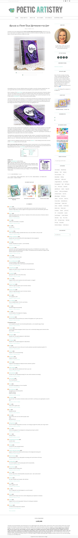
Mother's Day (57, 208)
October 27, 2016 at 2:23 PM (14, 481)
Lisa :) (10, 483)
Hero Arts (64, 193)
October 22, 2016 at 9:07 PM (14, 412)
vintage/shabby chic (58, 181)
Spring (56, 205)
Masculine (65, 186)
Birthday (62, 176)
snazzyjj (10, 444)
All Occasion (60, 186)
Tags (61, 217)
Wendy (10, 494)
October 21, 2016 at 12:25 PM (14, 298)
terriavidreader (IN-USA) (14, 439)
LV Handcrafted (60, 212)
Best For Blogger (44, 536)
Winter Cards (63, 208)
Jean (10, 409)
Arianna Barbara (12, 372)
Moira (10, 225)
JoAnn (10, 404)
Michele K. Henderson (13, 236)
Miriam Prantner (12, 455)
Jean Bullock (11, 397)
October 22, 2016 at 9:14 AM (14, 387)
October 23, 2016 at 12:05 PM (14, 426)
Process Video (57, 200)
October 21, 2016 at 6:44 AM (14, 228)
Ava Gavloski (11, 273)
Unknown (11, 505)
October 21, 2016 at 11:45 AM (14, 287)
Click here (56, 89)
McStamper (11, 334)
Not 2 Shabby (65, 181)
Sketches (64, 172)
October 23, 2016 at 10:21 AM (14, 420)
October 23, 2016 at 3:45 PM (14, 431)
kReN (10, 345)
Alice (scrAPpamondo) (13, 261)
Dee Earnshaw (12, 317)
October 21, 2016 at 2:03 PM (14, 309)
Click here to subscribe (58, 66)
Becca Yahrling (12, 300)
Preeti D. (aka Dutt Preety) (14, 450)
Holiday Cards (57, 179)
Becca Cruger (11, 247)
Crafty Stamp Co (66, 224)
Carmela (10, 278)
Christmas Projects (58, 193)
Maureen (32, 152)
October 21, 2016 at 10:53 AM (14, 265)
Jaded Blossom (57, 188)
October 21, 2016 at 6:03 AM (14, 217)
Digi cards (67, 188)
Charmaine (24, 153)
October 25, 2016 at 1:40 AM (14, 453)
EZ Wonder (57, 210)
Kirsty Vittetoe (12, 466)
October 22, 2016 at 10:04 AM (14, 395)
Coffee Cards (63, 179)
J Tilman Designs (57, 203)
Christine (10, 327)
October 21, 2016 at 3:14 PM (14, 320)
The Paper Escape (61, 220)
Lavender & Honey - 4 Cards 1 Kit (62, 109)
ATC (55, 212)
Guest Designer (57, 215)
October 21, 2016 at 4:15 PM (14, 325)
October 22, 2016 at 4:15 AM (14, 376)
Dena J (10, 383)
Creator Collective (65, 215)
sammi (10, 499)
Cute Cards (61, 198)
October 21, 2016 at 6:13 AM (14, 223)
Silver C (10, 213)
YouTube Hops (66, 205)
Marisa (23, 152)
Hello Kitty (67, 220)
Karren (10, 428)
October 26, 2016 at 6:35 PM (14, 464)
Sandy (10, 242)
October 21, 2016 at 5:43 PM (14, 337)
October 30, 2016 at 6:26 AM (14, 502)
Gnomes (56, 191)
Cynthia (10, 255)
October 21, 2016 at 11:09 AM (14, 276)
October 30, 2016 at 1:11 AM (14, 497)
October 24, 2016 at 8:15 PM (14, 448)
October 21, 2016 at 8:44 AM (14, 245)
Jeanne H (10, 477)
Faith (62, 184)
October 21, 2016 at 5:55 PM (14, 348)
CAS (63, 174)
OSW (56, 220)
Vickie (31, 150)
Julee (23, 150)
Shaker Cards (64, 203)
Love (55, 186)
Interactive (56, 217)
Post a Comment (12, 510)
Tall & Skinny (63, 196)
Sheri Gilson (11, 356)
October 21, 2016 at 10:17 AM (14, 253)
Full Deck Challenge (58, 224)
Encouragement (57, 184)
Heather (10, 362)
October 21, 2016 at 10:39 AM (14, 258)
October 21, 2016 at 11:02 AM (14, 270)
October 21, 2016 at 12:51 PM (14, 303)
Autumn (62, 188)
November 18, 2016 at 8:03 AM (14, 508)
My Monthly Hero (64, 200)
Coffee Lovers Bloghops (63, 191)
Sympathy (60, 205)
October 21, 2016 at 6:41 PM (14, 359)
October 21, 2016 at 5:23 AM (14, 211)
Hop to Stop (19, 92)
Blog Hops (13, 176)
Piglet (10, 415)
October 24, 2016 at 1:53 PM (14, 437)
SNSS (61, 172)
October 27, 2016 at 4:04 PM (14, 486)
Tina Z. (10, 434)
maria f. (10, 472)
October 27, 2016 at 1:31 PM (14, 475)
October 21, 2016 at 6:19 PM (14, 354)
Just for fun (66, 210)
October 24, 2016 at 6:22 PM (14, 442)
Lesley (31, 154)
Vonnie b (10, 351)
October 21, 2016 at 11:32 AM (14, 281)
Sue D (10, 306)
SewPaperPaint (12, 423)
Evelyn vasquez (12, 367)
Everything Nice (21, 176)
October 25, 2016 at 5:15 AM (14, 459)
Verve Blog (12, 141)
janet (10, 311)
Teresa (31, 153)
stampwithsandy (12, 267)
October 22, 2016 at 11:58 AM (14, 401)
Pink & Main (61, 222)
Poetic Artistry (36, 536)
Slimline (56, 198)
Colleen (10, 206)
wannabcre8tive (12, 461)
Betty (23, 154)
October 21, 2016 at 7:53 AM (14, 239)
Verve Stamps (17, 177)
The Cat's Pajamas (58, 174)
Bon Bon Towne (12, 284)
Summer (65, 212)
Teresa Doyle (11, 378)
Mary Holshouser (12, 389)
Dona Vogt (11, 231)
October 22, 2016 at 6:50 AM (14, 381)
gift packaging (57, 196)
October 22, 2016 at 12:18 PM (14, 407)
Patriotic (61, 210)
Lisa (22, 155)
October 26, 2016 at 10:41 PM (14, 470)
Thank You (66, 198)
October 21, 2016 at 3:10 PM (14, 314)
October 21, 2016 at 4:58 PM (14, 332)
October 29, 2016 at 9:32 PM (14, 491)
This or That (65, 217)
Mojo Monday (63, 169)
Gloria (10, 220)
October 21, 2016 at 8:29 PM (14, 365)
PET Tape (56, 222)
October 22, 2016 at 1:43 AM (14, 370)
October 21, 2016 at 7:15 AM (14, 234)
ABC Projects (67, 184)
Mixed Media (36, 176)
